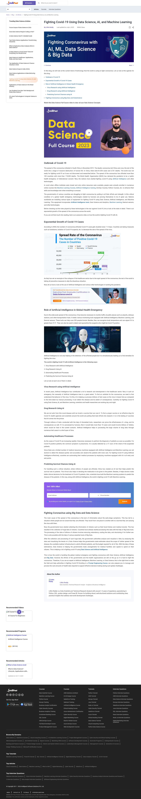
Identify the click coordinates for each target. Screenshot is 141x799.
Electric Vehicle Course (70, 720)
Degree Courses (44, 741)
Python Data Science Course (96, 727)
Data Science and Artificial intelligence (94, 549)
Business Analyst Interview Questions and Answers (108, 776)
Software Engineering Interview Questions (56, 779)
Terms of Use (79, 501)
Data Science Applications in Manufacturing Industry (22, 74)
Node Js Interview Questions (121, 717)
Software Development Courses (78, 741)
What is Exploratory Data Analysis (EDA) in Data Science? (21, 46)
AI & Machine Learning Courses (57, 737)
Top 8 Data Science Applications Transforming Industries (22, 40)
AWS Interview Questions (120, 696)
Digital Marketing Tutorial (73, 756)
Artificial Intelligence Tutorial (55, 756)
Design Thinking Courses (13, 747)
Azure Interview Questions (34, 776)
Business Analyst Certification (48, 705)
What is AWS (46, 766)
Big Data (50, 558)
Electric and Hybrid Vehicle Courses (53, 744)
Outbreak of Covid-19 (53, 77)
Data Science (10, 737)
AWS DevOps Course (45, 720)
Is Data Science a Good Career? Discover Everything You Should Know (21, 52)
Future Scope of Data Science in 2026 (20, 27)
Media (8, 792)
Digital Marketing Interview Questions (121, 721)
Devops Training (44, 702)
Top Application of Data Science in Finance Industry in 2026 (21, 64)
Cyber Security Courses (46, 708)
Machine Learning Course (46, 696)
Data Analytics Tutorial (90, 756)
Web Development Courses (72, 727)
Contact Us (16, 792)
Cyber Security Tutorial (95, 708)
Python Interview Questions (121, 693)
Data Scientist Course (45, 693)
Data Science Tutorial (94, 720)
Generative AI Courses (112, 744)
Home (7, 15)
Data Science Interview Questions (123, 699)
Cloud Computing (11, 766)
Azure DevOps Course (70, 724)
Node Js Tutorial (93, 705)
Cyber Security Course (70, 714)
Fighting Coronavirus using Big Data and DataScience (64, 98)
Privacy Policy (88, 501)
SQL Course (42, 717)
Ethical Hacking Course (70, 708)
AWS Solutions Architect (71, 693)
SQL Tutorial (40, 756)
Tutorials (43, 9)
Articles (36, 9)
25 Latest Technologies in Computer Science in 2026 (23, 97)
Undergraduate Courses (111, 741)
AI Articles (18, 15)
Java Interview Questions (120, 708)
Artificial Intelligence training (86, 188)
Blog (13, 15)
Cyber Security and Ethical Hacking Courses (102, 737)
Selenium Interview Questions (15, 776)
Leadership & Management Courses (77, 744)
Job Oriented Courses (31, 741)
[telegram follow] (22, 696)
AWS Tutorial (92, 696)
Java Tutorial (92, 702)
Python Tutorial (92, 693)
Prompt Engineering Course (98, 563)
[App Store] (26, 704)
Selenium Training (69, 702)
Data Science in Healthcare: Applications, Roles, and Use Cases (21, 58)
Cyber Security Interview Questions (79, 776)
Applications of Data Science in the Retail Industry (21, 85)
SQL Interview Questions (120, 711)
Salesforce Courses (22, 737)
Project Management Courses (78, 737)
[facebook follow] (7, 696)
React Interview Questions (121, 714)
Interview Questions (55, 9)
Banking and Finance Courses (15, 744)
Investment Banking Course (47, 714)
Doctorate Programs (96, 741)
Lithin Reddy (50, 27)
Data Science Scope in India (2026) (19, 69)
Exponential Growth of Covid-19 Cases (59, 81)
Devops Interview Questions (121, 702)
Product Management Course (48, 727)
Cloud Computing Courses (96, 724)
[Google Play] (13, 704)
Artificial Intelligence (120, 179)
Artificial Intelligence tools (80, 202)
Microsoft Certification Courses (32, 747)
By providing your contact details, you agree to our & (70, 501)
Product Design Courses (33, 744)
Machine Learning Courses (66, 188)
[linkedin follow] (13, 696)
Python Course (43, 699)
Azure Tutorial (92, 714)
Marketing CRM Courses (59, 741)
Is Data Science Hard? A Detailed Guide (20, 36)
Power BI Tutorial (29, 756)
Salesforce (79, 766)
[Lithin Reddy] (53, 580)
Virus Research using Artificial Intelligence (61, 87)
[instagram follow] (19, 696)
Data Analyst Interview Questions (31, 779)
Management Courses (96, 744)
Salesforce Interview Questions (122, 705)
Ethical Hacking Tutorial (95, 717)
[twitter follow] (10, 696)
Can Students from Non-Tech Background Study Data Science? (21, 91)
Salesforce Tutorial (93, 711)
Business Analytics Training (47, 711)
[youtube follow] (16, 696)
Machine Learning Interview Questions (55, 776)
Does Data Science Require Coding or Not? (21, 31)
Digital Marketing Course (71, 717)
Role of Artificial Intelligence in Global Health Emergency (65, 84)
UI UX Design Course (70, 696)
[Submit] (39, 3)
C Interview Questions (12, 779)
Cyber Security (69, 766)
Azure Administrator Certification (73, 711)
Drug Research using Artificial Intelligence (61, 91)
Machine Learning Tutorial (14, 756)
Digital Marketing (57, 766)
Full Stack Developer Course (47, 724)
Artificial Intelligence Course (72, 705)
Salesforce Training (69, 699)
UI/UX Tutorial (103, 756)
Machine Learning (116, 202)
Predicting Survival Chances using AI (59, 94)
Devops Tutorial (93, 699)
